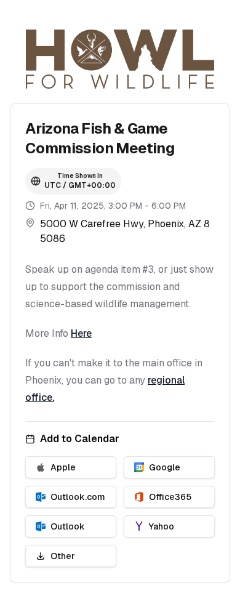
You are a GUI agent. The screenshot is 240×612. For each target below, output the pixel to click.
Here (81, 333)
